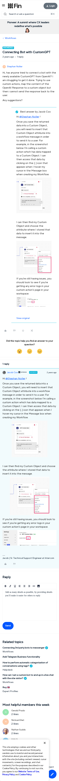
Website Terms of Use (28, 771)
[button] (3, 6)
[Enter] (5, 14)
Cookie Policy (25, 774)
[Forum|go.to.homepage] (14, 5)
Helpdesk (8, 669)
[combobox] (29, 14)
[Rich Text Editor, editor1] (29, 605)
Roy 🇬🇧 (6, 687)
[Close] (44, 742)
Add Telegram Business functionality (21, 656)
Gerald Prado (18, 710)
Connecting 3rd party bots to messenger (24, 647)
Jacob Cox (12, 372)
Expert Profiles (10, 691)
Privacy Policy (8, 774)
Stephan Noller (14, 66)
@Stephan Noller (29, 116)
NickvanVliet (17, 720)
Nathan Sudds (18, 729)
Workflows (10, 38)
